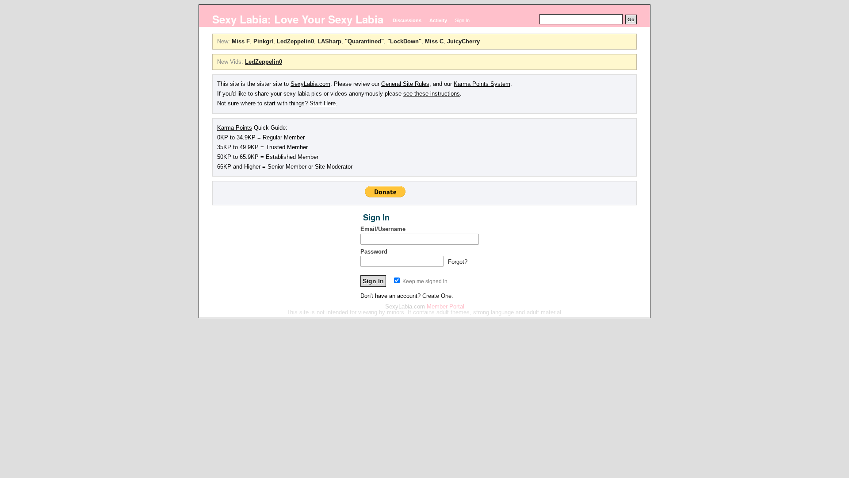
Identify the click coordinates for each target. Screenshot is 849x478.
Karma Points (234, 127)
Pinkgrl (263, 41)
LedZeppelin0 (295, 41)
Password (373, 251)
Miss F (241, 41)
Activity (438, 20)
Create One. (437, 296)
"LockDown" (404, 41)
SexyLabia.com (310, 84)
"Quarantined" (364, 41)
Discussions (407, 20)
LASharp (329, 41)
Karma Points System (482, 84)
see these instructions (431, 93)
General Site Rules (405, 84)
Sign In (462, 20)
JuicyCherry (463, 41)
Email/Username (382, 229)
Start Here (323, 103)
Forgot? (457, 261)
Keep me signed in (424, 281)
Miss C (434, 41)
